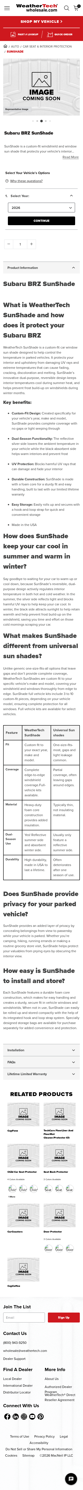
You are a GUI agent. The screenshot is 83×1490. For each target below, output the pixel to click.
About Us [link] (52, 1378)
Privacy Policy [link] (44, 1436)
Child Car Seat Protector (22, 1172)
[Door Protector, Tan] (59, 1248)
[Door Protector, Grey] (70, 1248)
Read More (71, 157)
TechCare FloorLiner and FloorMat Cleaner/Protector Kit (58, 1134)
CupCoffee (13, 1286)
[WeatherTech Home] (37, 8)
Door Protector (53, 1232)
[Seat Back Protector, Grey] (70, 1189)
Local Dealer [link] (12, 1378)
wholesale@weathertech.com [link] (25, 1350)
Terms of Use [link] (19, 1436)
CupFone (12, 1131)
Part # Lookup (28, 34)
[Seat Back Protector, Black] (48, 1189)
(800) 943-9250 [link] (15, 1342)
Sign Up (63, 1317)
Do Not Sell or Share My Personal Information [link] (39, 1449)
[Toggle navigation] (7, 8)
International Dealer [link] (18, 1385)
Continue (41, 221)
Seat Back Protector (56, 1172)
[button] (66, 8)
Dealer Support (14, 1358)
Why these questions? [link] (26, 180)
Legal (64, 1436)
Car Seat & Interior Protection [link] (47, 46)
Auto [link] (15, 46)
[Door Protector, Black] (48, 1248)
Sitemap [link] (28, 1455)
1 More (12, 1196)
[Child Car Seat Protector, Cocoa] (23, 1189)
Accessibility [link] (39, 1442)
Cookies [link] (11, 1455)
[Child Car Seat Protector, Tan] (34, 1189)
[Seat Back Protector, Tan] (59, 1189)
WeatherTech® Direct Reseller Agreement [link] (60, 1397)
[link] (5, 46)
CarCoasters (15, 1232)
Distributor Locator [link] (17, 1392)
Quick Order (63, 34)
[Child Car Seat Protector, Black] (12, 1189)
